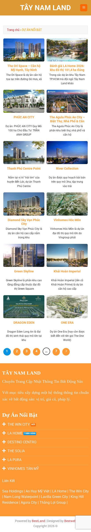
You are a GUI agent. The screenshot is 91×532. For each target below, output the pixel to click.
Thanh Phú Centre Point (24, 168)
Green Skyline (24, 271)
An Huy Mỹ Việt (38, 491)
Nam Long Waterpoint (21, 497)
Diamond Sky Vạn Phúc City (24, 222)
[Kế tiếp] (66, 352)
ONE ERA (67, 322)
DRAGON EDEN (23, 322)
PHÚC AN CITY (24, 117)
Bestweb (70, 521)
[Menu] (83, 7)
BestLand (38, 521)
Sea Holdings (13, 491)
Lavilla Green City (55, 497)
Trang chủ (13, 30)
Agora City (29, 502)
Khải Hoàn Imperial (67, 271)
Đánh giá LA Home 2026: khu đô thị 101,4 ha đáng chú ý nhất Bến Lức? (67, 69)
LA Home (59, 491)
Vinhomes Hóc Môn (67, 220)
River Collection (67, 168)
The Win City (79, 491)
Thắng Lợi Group (53, 502)
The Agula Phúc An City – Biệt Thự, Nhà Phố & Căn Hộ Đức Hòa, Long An (67, 121)
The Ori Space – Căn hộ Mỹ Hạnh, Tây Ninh (24, 68)
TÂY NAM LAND (45, 7)
